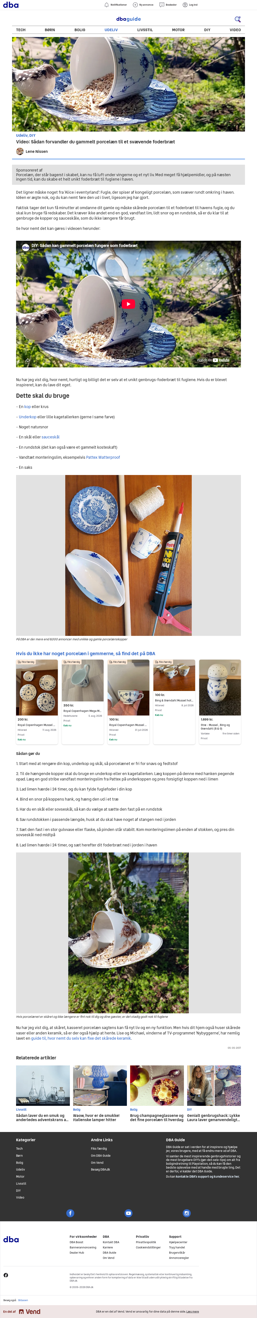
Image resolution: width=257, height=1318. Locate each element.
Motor (178, 30)
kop (27, 406)
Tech (20, 30)
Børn (50, 30)
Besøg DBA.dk (100, 1169)
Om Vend (97, 1162)
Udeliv (111, 30)
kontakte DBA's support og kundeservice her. (208, 1176)
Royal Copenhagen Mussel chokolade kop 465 (37, 725)
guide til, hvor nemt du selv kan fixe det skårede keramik (81, 1038)
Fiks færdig (99, 1148)
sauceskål (51, 437)
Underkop (28, 417)
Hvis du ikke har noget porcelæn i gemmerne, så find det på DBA (85, 653)
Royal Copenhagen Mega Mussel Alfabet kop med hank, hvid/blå (82, 711)
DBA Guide (128, 19)
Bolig (79, 30)
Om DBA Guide (101, 1155)
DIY (207, 30)
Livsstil (145, 30)
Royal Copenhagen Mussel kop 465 (128, 725)
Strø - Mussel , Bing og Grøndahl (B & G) (215, 727)
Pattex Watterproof (103, 457)
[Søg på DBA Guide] (238, 19)
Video (235, 30)
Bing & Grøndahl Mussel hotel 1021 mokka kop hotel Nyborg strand (174, 700)
